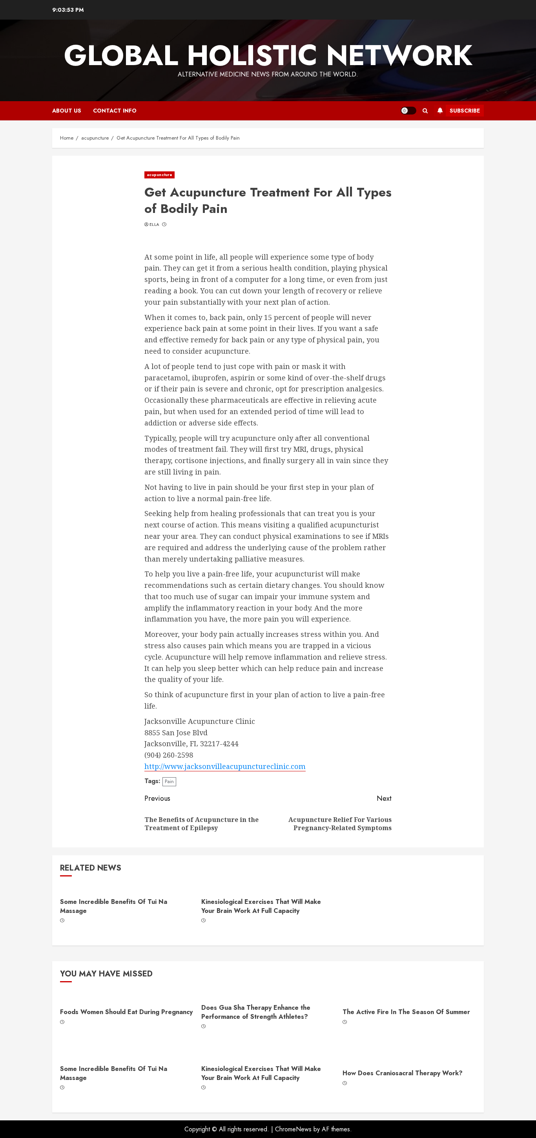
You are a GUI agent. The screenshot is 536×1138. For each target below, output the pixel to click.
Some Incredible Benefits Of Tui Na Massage (113, 906)
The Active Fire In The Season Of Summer (406, 1011)
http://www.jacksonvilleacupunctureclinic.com (225, 766)
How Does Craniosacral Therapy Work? (403, 1073)
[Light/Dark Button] (408, 111)
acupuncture (159, 175)
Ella (154, 224)
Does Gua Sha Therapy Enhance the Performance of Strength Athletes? (255, 1012)
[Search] (425, 110)
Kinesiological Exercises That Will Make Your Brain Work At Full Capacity (261, 906)
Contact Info (115, 111)
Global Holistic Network (268, 55)
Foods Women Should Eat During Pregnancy (126, 1011)
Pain (169, 781)
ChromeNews (293, 1129)
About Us (66, 111)
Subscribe (465, 111)
